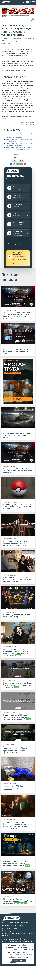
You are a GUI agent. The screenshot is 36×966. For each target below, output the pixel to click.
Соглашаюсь (18, 960)
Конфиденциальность (10, 931)
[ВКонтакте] (11, 164)
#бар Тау (15, 154)
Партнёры (6, 928)
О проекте (6, 925)
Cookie (26, 945)
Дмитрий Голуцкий (27, 122)
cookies (19, 939)
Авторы (13, 925)
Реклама (14, 928)
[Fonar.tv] (5, 2)
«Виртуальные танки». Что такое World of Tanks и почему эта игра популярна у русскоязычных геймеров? (19, 136)
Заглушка (20, 925)
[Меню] (33, 2)
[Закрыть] (33, 19)
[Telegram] (19, 164)
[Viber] (25, 164)
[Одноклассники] (22, 164)
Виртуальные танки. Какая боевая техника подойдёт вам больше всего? (19, 144)
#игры (22, 154)
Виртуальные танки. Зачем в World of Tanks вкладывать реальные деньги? (19, 141)
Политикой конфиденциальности (20, 955)
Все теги (10, 923)
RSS (4, 923)
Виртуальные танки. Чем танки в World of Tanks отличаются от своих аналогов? (19, 148)
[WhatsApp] (17, 164)
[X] (14, 164)
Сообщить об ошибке (21, 923)
